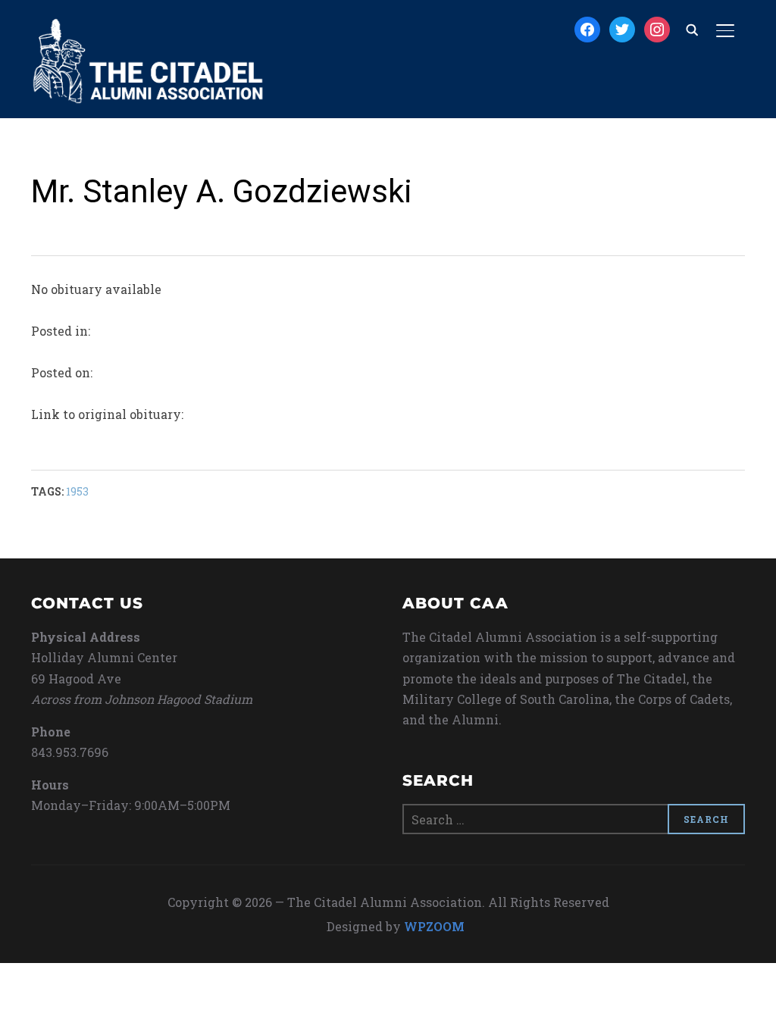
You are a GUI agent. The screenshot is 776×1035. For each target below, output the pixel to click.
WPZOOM (434, 926)
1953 (77, 491)
